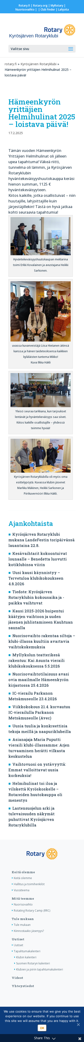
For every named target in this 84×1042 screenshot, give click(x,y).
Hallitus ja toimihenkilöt (29, 884)
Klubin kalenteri (26, 957)
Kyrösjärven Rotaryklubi (38, 64)
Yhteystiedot (23, 986)
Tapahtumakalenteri (27, 951)
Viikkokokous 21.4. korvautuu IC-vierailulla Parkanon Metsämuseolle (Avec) (39, 712)
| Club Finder (46, 9)
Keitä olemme (23, 872)
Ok (42, 1028)
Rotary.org (40, 5)
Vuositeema (21, 890)
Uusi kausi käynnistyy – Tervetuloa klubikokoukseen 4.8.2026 (35, 578)
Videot (17, 978)
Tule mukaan (23, 919)
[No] (78, 1024)
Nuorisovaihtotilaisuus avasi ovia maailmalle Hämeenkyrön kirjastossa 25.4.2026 (38, 680)
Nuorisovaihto (25, 9)
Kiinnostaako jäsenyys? (29, 931)
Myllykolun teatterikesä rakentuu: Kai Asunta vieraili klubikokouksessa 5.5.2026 (36, 660)
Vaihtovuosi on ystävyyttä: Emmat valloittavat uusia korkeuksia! (37, 770)
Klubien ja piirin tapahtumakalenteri (39, 969)
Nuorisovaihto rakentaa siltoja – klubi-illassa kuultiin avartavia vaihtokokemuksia (41, 641)
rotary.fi (11, 64)
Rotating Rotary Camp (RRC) (32, 911)
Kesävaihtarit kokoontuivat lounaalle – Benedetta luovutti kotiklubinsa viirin (37, 559)
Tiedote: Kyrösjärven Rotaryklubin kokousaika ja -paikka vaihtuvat (36, 597)
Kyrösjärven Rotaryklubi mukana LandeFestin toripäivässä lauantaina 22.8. (41, 540)
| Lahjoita (62, 9)
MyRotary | (58, 5)
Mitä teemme (23, 898)
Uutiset (18, 939)
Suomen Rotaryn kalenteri (33, 963)
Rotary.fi (24, 5)
